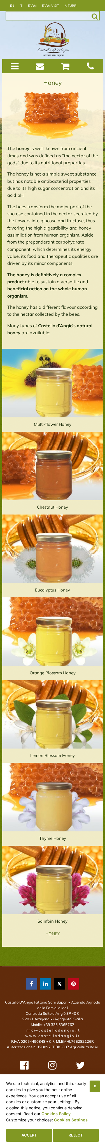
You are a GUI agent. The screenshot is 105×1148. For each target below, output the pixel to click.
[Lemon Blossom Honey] (52, 714)
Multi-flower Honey (52, 424)
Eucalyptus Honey (52, 590)
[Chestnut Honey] (52, 466)
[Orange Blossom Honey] (52, 631)
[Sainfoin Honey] (52, 880)
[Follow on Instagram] (52, 1065)
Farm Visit (50, 6)
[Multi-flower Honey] (52, 383)
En (12, 6)
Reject (76, 1135)
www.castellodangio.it (52, 1036)
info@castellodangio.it (52, 1030)
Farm (32, 6)
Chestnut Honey (52, 507)
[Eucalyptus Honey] (52, 549)
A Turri (71, 6)
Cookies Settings (71, 1119)
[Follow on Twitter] (80, 1065)
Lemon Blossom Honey (52, 755)
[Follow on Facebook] (24, 1065)
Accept (29, 1135)
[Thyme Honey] (52, 797)
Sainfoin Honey (52, 921)
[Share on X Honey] (59, 984)
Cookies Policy (56, 1113)
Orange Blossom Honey (53, 672)
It (21, 6)
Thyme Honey (52, 838)
